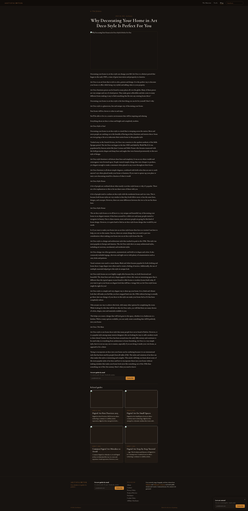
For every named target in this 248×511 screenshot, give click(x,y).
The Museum (206, 3)
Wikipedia (148, 484)
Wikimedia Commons (159, 484)
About (129, 485)
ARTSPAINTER (14, 3)
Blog (221, 3)
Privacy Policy (131, 490)
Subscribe (130, 378)
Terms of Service (132, 493)
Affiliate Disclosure (133, 501)
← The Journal (96, 11)
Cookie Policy (131, 498)
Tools (216, 3)
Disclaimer (130, 495)
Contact (129, 488)
